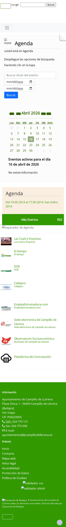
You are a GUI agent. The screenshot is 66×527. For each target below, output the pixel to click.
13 (11, 139)
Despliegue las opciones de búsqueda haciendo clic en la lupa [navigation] (29, 62)
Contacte (8, 453)
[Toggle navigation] (7, 27)
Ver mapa (8, 412)
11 (43, 133)
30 (30, 150)
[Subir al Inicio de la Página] (59, 522)
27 (11, 150)
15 (24, 139)
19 (50, 139)
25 (43, 145)
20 (11, 145)
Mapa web (9, 458)
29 (24, 150)
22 (24, 145)
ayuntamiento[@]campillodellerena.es (27, 435)
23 (30, 145)
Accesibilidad (10, 468)
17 (37, 139)
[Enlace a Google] (15, 4)
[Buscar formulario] (11, 95)
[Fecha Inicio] (19, 82)
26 (50, 145)
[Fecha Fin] (19, 88)
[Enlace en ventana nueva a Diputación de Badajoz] (15, 500)
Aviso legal (9, 463)
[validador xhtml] (33, 488)
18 (43, 139)
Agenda (14, 193)
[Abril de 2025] (12, 113)
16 (30, 139)
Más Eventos (29, 220)
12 (50, 133)
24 (37, 145)
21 (18, 145)
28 (18, 150)
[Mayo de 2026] (48, 113)
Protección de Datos (15, 473)
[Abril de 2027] (43, 113)
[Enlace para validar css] (33, 483)
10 (37, 133)
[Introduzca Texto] (30, 75)
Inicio (5, 449)
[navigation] (33, 4)
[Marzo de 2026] (18, 113)
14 (18, 139)
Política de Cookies (14, 478)
